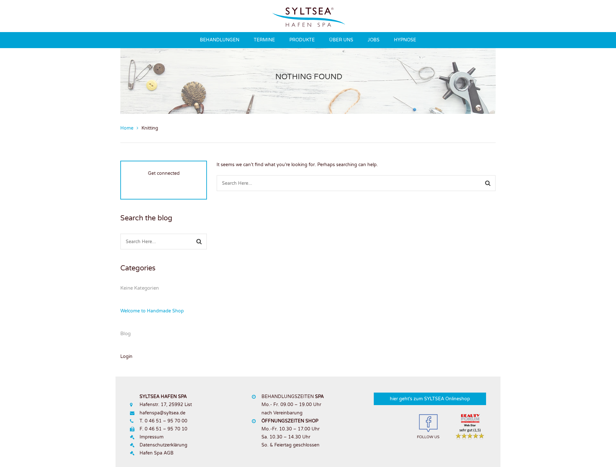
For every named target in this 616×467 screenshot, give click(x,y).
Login (126, 356)
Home (126, 128)
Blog (125, 333)
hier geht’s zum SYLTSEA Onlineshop (430, 399)
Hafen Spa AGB (157, 453)
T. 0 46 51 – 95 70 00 (163, 421)
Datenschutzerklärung (163, 445)
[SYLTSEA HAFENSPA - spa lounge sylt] (309, 16)
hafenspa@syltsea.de (162, 413)
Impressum (152, 437)
